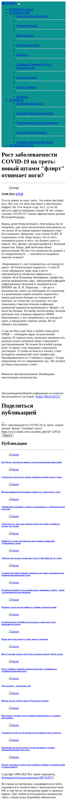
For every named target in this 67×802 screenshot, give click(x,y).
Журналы (22, 96)
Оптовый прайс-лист (29, 103)
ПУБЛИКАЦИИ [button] (19, 12)
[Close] (2, 422)
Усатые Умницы (26, 77)
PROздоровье (25, 35)
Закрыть (7, 435)
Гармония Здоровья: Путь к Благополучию (33, 66)
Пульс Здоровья (26, 87)
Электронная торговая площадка (37, 122)
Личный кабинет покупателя (34, 113)
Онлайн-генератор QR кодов (34, 142)
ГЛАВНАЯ (21, 9)
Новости (21, 54)
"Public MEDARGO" (48, 396)
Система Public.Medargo (31, 132)
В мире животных (27, 45)
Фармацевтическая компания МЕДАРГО (27, 777)
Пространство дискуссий (32, 16)
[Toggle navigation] (18, 4)
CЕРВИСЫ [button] (16, 100)
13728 (19, 194)
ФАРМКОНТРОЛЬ (21, 145)
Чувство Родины (27, 25)
